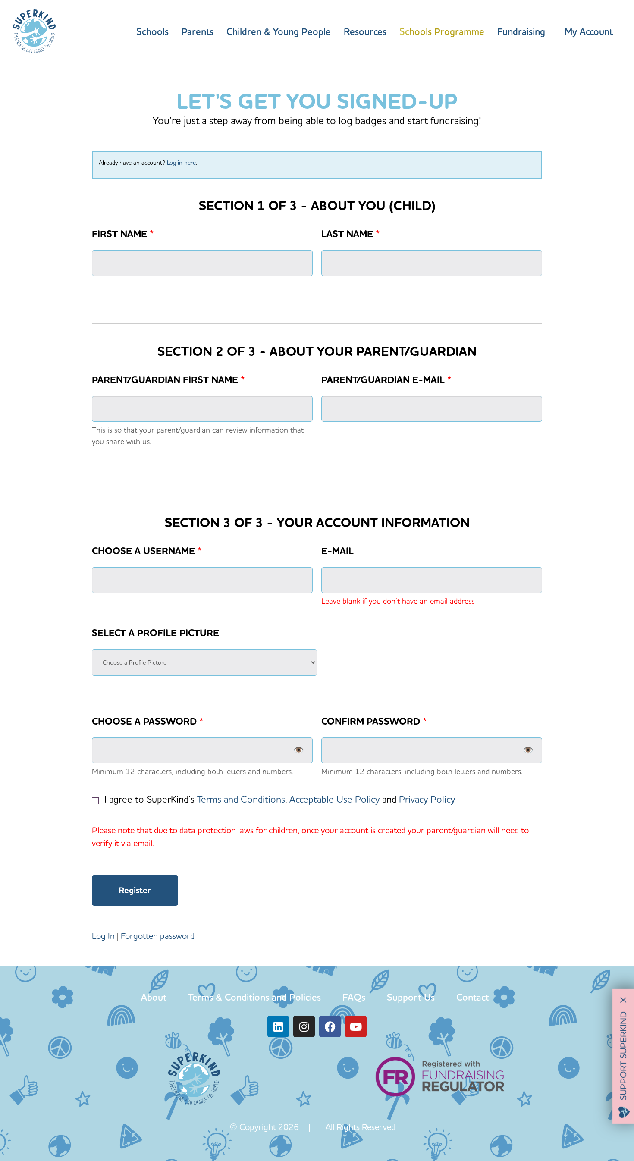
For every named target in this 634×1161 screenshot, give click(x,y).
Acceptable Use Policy (334, 799)
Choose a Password (147, 721)
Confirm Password (374, 721)
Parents (197, 31)
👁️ (298, 750)
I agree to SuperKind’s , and (278, 799)
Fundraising (521, 31)
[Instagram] (304, 1026)
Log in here (181, 162)
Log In (103, 935)
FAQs (353, 997)
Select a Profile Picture (155, 633)
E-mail (337, 551)
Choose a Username (146, 551)
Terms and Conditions (241, 799)
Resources (365, 31)
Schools (152, 31)
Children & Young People (278, 31)
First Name (123, 234)
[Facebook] (330, 1026)
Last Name (350, 234)
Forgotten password (158, 935)
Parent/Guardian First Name (168, 379)
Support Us (411, 997)
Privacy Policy (427, 799)
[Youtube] (356, 1026)
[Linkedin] (278, 1026)
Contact (472, 997)
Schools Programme (441, 31)
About (153, 997)
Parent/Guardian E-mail (386, 379)
